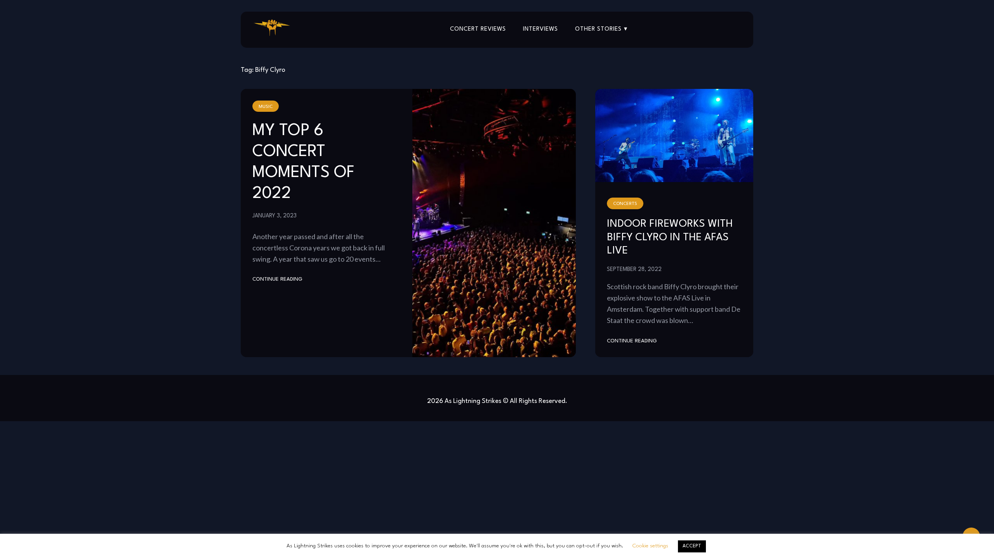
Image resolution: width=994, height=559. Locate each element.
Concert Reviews (478, 29)
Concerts (625, 203)
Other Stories (598, 29)
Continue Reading (277, 279)
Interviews (540, 29)
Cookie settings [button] (650, 546)
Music (266, 106)
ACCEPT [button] (692, 546)
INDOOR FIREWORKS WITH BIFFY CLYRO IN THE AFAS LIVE (670, 237)
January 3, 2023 (274, 216)
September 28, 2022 (634, 269)
